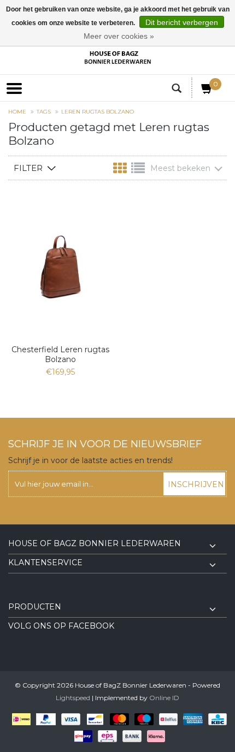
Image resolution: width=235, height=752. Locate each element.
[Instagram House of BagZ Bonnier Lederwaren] (36, 594)
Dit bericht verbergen (181, 22)
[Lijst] (138, 170)
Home (17, 111)
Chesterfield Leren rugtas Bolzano (60, 354)
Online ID (164, 698)
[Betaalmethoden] (19, 718)
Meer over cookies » (119, 36)
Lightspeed (73, 698)
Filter (28, 168)
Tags (44, 111)
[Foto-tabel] (121, 170)
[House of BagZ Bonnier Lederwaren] (117, 57)
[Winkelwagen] (207, 91)
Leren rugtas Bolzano (97, 111)
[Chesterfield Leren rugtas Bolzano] (60, 267)
